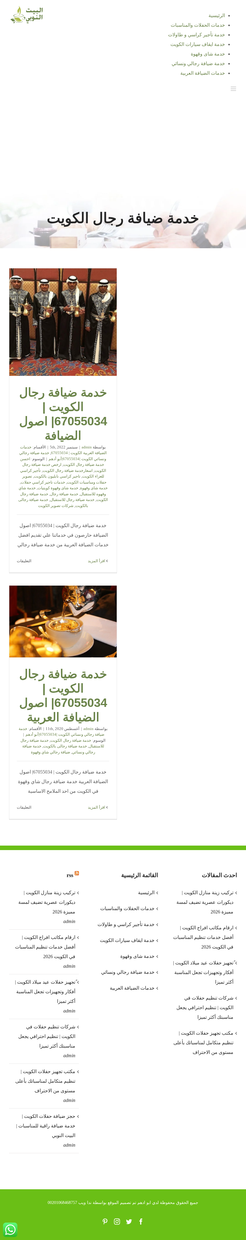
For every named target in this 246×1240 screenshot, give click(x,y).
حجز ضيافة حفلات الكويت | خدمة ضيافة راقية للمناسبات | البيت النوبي (45, 1126)
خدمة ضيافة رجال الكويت (70, 740)
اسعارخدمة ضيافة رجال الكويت (68, 470)
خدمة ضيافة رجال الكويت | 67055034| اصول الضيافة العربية (63, 621)
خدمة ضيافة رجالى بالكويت (65, 746)
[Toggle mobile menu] (234, 89)
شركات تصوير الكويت (56, 505)
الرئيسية (146, 892)
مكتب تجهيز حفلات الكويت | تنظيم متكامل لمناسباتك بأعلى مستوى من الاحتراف (45, 1081)
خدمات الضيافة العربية (132, 988)
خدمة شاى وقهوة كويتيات (58, 488)
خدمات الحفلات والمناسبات (127, 908)
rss (70, 875)
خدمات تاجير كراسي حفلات (43, 482)
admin (87, 447)
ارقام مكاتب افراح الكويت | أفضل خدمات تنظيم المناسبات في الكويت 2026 (45, 947)
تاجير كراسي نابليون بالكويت (57, 476)
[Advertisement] (123, 143)
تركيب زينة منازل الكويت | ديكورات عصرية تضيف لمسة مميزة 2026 (46, 902)
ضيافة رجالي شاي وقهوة (50, 752)
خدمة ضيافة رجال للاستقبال (72, 499)
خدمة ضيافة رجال (64, 494)
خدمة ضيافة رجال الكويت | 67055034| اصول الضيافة (63, 322)
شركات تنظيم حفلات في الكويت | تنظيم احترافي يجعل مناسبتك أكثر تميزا (46, 1036)
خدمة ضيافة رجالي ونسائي (127, 972)
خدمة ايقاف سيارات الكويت (127, 940)
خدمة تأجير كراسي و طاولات (126, 924)
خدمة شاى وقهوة (94, 488)
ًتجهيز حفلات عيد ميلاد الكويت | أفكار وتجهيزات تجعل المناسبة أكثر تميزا (45, 991)
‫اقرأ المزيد (97, 561)
